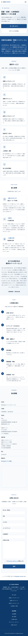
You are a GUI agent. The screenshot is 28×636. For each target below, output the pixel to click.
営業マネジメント (14, 600)
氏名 (4, 516)
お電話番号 (5, 534)
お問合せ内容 (6, 540)
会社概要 (14, 614)
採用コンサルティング (14, 603)
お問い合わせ (15, 26)
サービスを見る (15, 31)
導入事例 (14, 616)
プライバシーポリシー (12, 561)
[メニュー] (25, 2)
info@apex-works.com (20, 576)
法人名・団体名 (6, 510)
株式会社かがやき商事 (6, 461)
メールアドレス (6, 528)
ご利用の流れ (14, 619)
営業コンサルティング (14, 597)
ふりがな (5, 522)
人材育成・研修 (14, 606)
